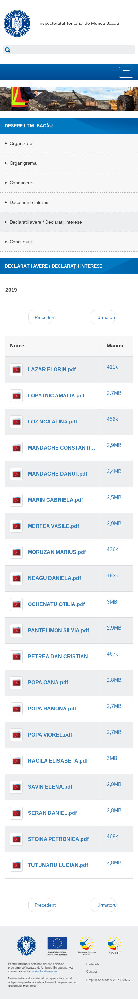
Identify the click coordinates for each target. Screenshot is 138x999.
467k (112, 654)
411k (112, 367)
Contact (91, 971)
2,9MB (114, 445)
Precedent (43, 317)
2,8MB (114, 680)
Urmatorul (106, 317)
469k (112, 836)
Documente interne (29, 202)
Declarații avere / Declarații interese (46, 221)
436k (112, 549)
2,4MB (114, 471)
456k (112, 419)
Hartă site (92, 964)
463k (112, 575)
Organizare (21, 143)
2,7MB (114, 393)
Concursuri (21, 241)
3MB (112, 601)
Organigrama (23, 163)
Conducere (21, 182)
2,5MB (114, 497)
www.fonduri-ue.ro (44, 971)
